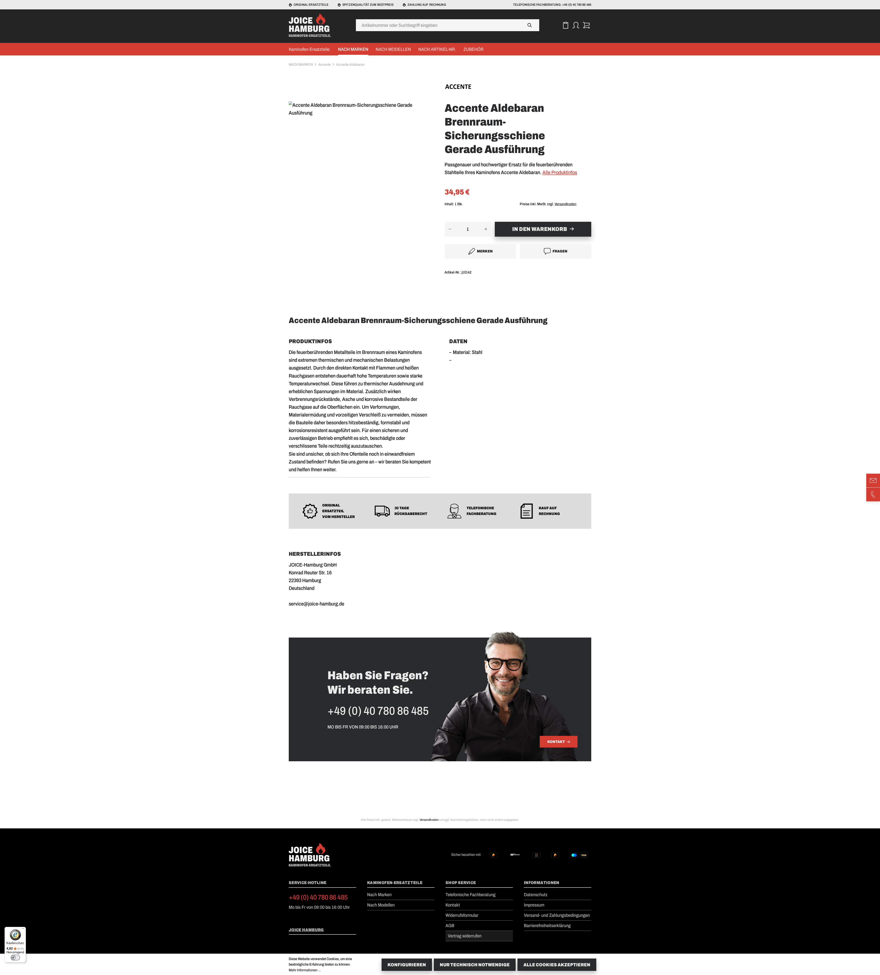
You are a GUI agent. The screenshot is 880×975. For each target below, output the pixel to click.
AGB (450, 925)
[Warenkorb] (586, 25)
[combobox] (438, 25)
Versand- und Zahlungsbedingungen (557, 915)
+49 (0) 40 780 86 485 (318, 897)
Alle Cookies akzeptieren (556, 964)
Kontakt (556, 742)
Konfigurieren (407, 964)
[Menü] (23, 929)
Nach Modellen (381, 904)
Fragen (560, 251)
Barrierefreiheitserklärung (547, 925)
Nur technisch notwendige (475, 964)
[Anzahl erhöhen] (486, 229)
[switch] (15, 957)
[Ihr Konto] (576, 25)
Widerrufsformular (462, 915)
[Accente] (518, 87)
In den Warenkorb (539, 229)
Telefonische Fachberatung (470, 894)
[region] (362, 155)
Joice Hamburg (306, 930)
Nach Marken (379, 894)
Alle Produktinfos (559, 172)
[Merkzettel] (565, 25)
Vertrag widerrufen (464, 935)
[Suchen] (529, 25)
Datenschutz (535, 894)
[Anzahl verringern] (450, 229)
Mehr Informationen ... (305, 970)
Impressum (534, 904)
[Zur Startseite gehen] (312, 25)
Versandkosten (565, 204)
